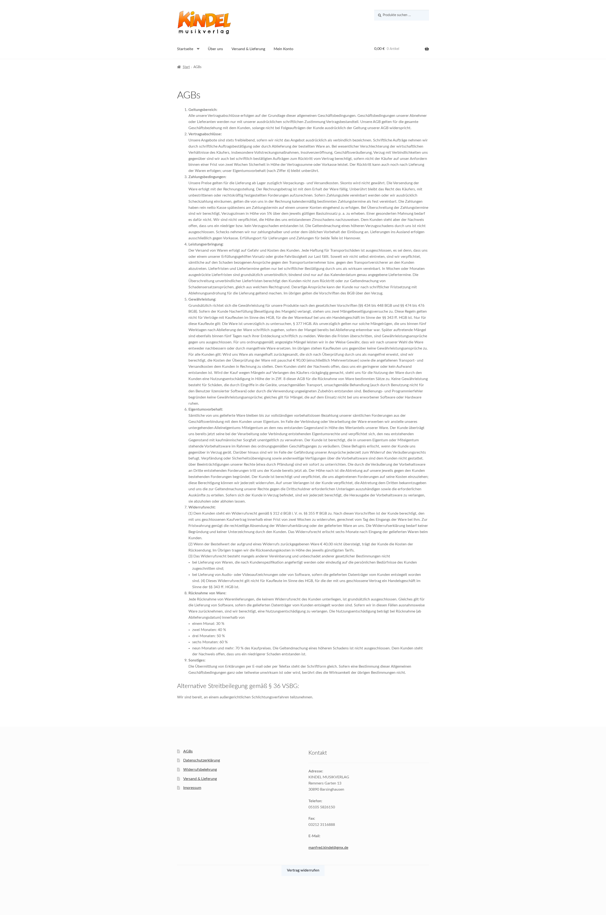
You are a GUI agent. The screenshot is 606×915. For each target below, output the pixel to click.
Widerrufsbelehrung (200, 769)
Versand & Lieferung (248, 49)
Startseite (185, 49)
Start (186, 67)
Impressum (192, 788)
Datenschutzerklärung (201, 760)
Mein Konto (283, 49)
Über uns (215, 49)
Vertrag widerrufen (303, 870)
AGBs (188, 751)
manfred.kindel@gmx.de (328, 847)
